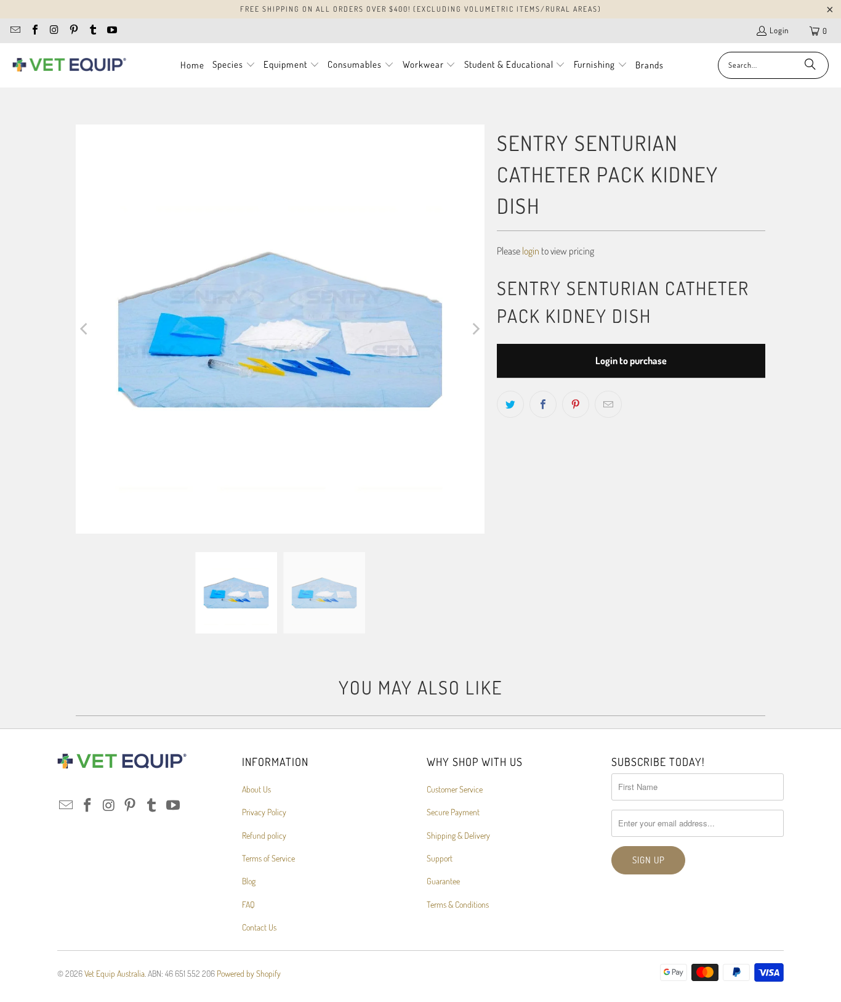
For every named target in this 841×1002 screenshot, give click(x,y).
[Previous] (85, 329)
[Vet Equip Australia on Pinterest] (72, 31)
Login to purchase (631, 360)
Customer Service (455, 789)
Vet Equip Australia (114, 973)
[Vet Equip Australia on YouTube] (111, 31)
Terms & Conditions (458, 904)
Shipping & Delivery (458, 835)
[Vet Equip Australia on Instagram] (53, 31)
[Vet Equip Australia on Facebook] (33, 31)
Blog (249, 881)
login (530, 251)
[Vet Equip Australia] (69, 65)
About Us (256, 789)
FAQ (248, 904)
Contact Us (259, 927)
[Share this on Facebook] (543, 404)
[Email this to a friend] (608, 404)
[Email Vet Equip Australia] (14, 31)
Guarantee (443, 881)
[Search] (810, 65)
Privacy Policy (264, 812)
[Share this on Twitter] (510, 404)
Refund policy (264, 835)
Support (440, 858)
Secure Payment (453, 812)
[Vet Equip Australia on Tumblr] (92, 31)
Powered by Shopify (249, 973)
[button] (234, 65)
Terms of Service (268, 858)
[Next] (475, 329)
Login (779, 30)
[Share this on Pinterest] (575, 404)
